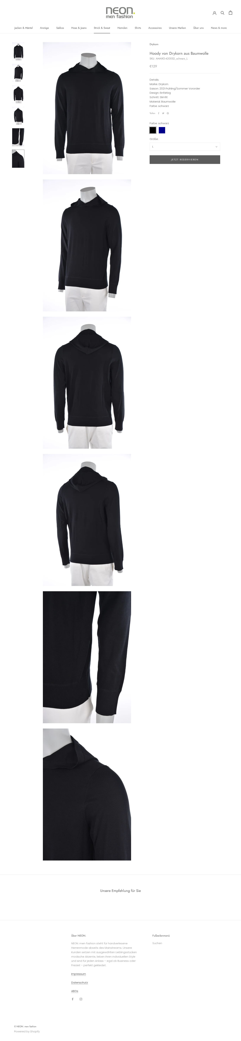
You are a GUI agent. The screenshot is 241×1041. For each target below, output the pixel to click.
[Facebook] (159, 113)
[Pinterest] (168, 113)
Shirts (138, 28)
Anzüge (44, 28)
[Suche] (222, 12)
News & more (219, 28)
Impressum (78, 974)
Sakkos (60, 28)
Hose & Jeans (78, 28)
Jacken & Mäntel (23, 28)
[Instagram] (81, 999)
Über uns (198, 28)
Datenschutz (79, 982)
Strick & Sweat (102, 28)
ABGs (74, 991)
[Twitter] (163, 113)
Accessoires (155, 28)
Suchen (157, 943)
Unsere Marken (177, 28)
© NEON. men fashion (25, 1026)
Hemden (122, 28)
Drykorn (154, 44)
